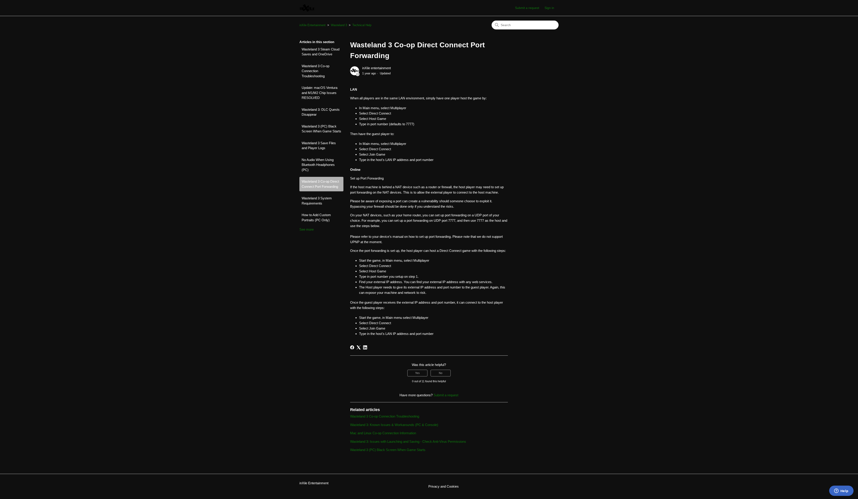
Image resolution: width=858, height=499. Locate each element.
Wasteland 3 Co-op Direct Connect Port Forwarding (320, 184)
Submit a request (527, 8)
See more (306, 229)
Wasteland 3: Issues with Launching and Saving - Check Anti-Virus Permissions (408, 441)
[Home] (307, 8)
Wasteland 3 (339, 25)
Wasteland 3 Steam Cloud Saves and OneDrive (320, 51)
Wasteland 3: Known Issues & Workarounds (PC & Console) (394, 425)
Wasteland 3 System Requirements (317, 200)
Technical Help (361, 25)
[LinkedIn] (365, 347)
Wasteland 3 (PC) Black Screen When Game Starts (321, 128)
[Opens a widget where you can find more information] (841, 491)
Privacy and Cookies (443, 486)
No (440, 373)
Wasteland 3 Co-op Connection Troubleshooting (315, 71)
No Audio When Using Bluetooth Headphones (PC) (318, 165)
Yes (417, 373)
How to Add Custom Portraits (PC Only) (316, 217)
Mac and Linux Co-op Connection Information (383, 433)
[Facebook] (352, 347)
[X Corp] (359, 347)
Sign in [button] (549, 8)
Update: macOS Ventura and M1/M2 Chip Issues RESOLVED (319, 93)
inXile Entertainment (312, 25)
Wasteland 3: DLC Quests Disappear (321, 112)
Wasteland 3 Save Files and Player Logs (319, 145)
